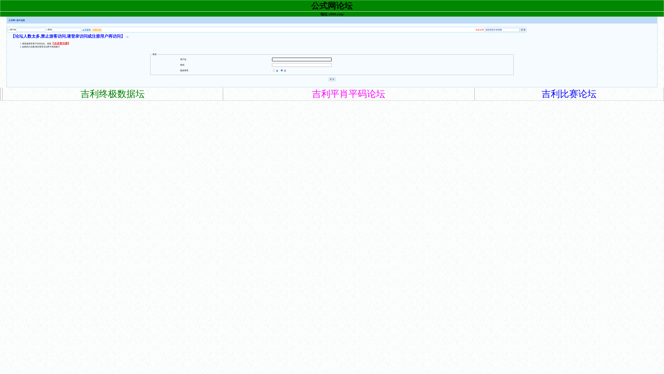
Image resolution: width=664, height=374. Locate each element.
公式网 (12, 20)
